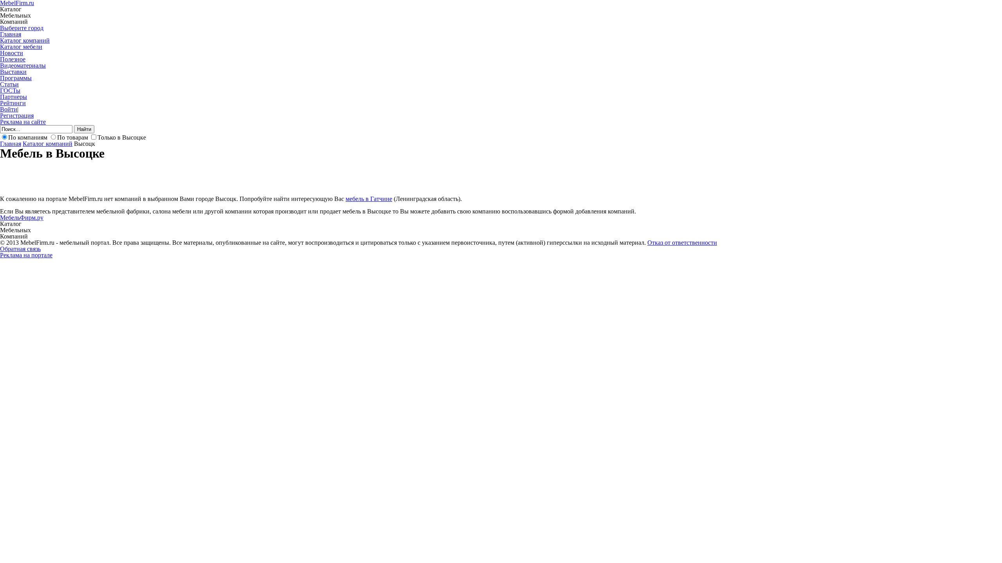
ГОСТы (10, 90)
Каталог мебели (21, 46)
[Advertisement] (142, 177)
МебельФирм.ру (21, 217)
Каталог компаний (25, 40)
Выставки (13, 71)
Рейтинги (13, 103)
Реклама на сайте (23, 121)
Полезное (12, 59)
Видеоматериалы (23, 65)
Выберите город (21, 28)
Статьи (9, 84)
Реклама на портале (26, 255)
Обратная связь (20, 249)
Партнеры (13, 96)
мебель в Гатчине (369, 198)
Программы (16, 78)
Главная (10, 34)
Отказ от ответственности (682, 242)
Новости (11, 53)
